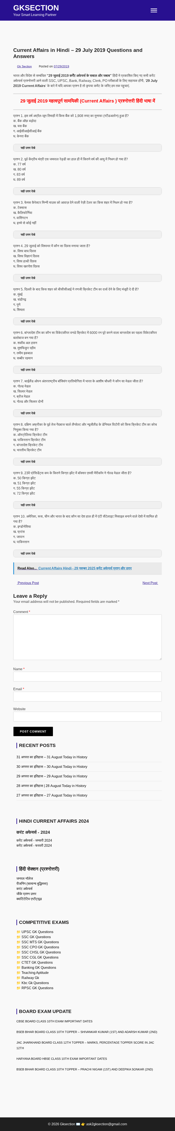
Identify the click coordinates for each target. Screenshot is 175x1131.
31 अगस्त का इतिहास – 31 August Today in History (51, 757)
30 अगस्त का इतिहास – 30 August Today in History (51, 766)
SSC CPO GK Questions (40, 947)
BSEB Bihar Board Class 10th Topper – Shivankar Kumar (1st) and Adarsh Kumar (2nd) (86, 1032)
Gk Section (24, 66)
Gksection (36, 7)
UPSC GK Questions (37, 932)
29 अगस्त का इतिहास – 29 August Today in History (51, 776)
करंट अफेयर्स (24, 889)
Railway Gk (30, 978)
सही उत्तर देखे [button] (28, 147)
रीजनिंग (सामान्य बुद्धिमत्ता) (32, 883)
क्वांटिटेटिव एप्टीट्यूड (29, 899)
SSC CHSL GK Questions (41, 952)
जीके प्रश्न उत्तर (26, 894)
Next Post (150, 583)
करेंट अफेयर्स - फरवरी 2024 (34, 845)
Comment (21, 612)
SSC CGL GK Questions (40, 957)
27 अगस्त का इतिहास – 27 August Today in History (51, 795)
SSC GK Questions (36, 937)
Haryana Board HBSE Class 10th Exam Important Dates (61, 1058)
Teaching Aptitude (35, 973)
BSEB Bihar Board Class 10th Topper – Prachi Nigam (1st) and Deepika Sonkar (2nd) (84, 1069)
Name (19, 669)
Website (19, 709)
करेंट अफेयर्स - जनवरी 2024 (34, 840)
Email (18, 689)
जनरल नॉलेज (24, 878)
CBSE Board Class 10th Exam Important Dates (54, 1021)
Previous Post (28, 583)
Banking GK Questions (39, 967)
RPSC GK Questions (37, 988)
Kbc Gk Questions (35, 983)
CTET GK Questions (37, 962)
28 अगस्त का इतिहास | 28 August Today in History (51, 786)
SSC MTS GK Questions (40, 942)
